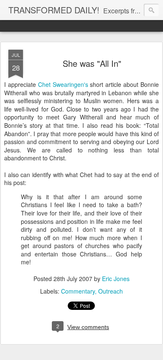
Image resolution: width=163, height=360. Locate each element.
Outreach (110, 291)
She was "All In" (92, 63)
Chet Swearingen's (64, 84)
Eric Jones (116, 278)
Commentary (78, 291)
